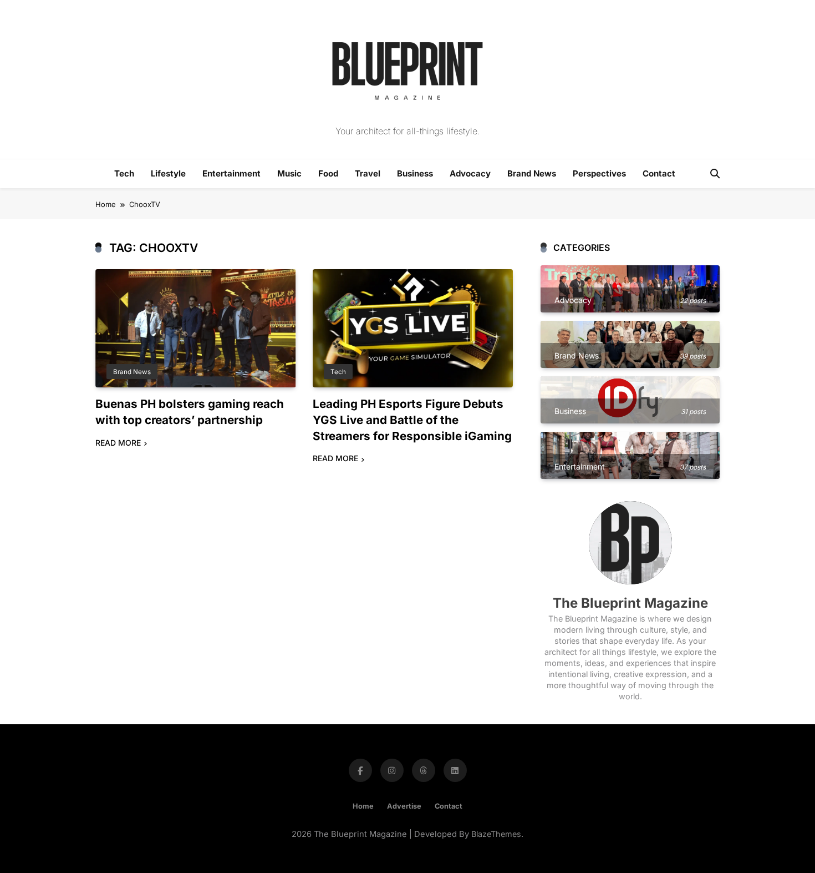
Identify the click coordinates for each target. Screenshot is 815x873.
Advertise (404, 806)
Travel (367, 173)
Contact (659, 173)
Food (328, 173)
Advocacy (470, 173)
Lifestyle (168, 173)
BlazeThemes (496, 834)
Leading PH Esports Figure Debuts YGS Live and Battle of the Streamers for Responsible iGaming (412, 420)
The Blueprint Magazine (630, 603)
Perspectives (599, 173)
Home (363, 806)
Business (415, 173)
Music (289, 173)
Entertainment (231, 173)
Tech (124, 173)
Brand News (531, 173)
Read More (118, 442)
